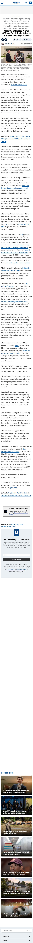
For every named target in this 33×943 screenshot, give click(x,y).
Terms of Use (11, 569)
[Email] (20, 39)
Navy (6, 224)
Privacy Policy (21, 569)
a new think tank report (19, 84)
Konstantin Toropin (10, 43)
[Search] (26, 3)
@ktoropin (13, 488)
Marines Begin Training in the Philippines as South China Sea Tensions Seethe (15, 138)
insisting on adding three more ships (14, 302)
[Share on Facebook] (14, 39)
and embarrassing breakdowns (17, 247)
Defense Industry (16, 16)
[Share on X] (17, 39)
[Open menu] (2, 3)
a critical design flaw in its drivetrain (17, 263)
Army (17, 345)
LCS (21, 235)
